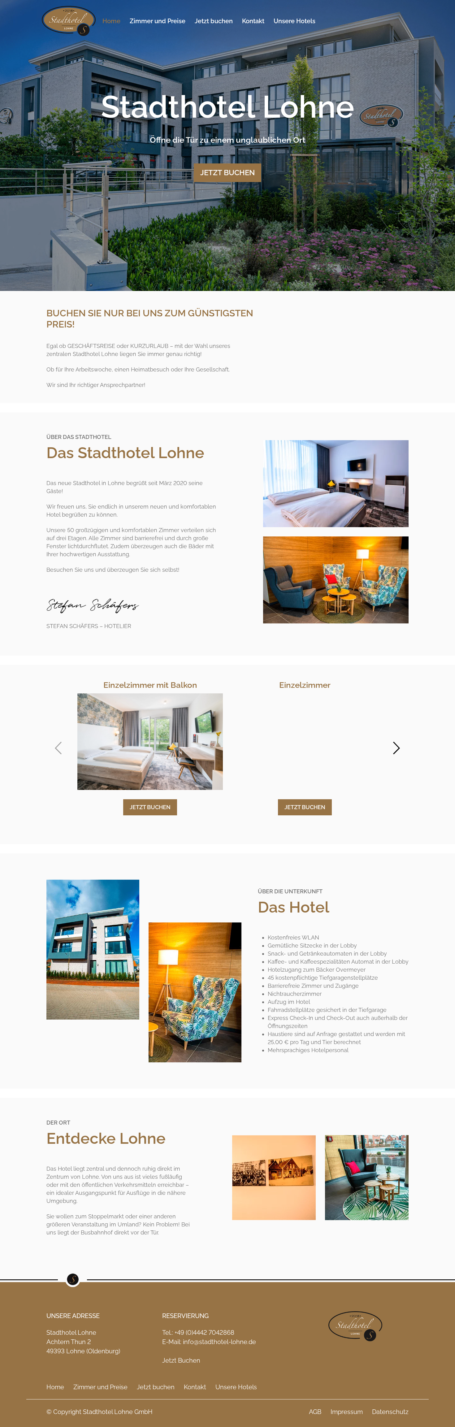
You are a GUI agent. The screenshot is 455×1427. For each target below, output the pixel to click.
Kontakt (253, 21)
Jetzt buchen (214, 21)
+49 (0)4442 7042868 (204, 1332)
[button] (58, 748)
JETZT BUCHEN (227, 172)
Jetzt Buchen (181, 1360)
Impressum (347, 1412)
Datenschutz (390, 1412)
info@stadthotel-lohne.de (219, 1342)
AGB (315, 1412)
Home (111, 21)
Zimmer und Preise (157, 21)
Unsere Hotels (294, 21)
